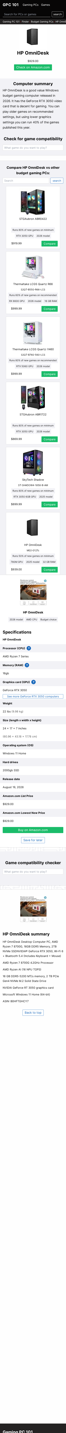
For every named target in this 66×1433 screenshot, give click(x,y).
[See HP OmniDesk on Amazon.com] (33, 37)
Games (45, 4)
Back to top (33, 1012)
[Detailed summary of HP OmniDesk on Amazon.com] (33, 909)
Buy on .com (33, 830)
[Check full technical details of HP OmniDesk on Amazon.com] (33, 592)
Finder (25, 21)
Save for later (33, 840)
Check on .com (33, 67)
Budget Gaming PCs (42, 21)
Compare (50, 243)
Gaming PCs (30, 4)
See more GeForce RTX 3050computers (33, 696)
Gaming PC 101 (11, 21)
